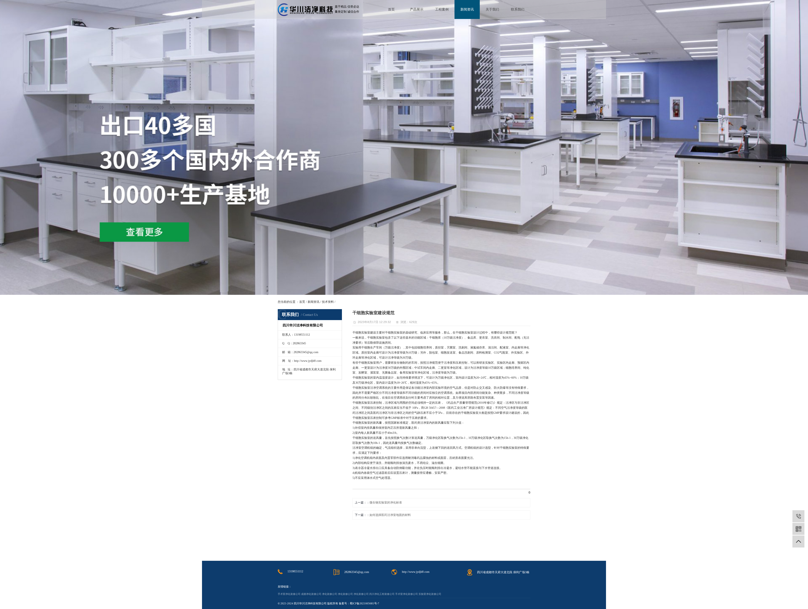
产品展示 (416, 9)
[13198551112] (798, 516)
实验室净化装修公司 (430, 594)
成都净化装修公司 (311, 594)
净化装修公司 (329, 594)
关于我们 (492, 9)
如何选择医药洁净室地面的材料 (390, 515)
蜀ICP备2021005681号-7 (364, 603)
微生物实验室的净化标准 (385, 502)
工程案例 (442, 9)
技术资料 (328, 301)
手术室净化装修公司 (289, 594)
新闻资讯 (467, 9)
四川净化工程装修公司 (382, 594)
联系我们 (517, 9)
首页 (391, 9)
